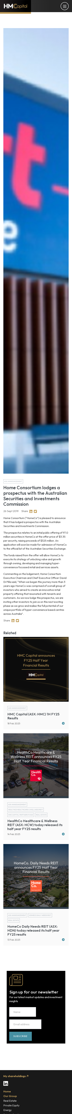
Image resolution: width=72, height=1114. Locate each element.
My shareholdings (14, 1076)
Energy (7, 1110)
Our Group (10, 1096)
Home (7, 1091)
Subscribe (20, 1036)
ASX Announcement (13, 481)
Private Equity (11, 1105)
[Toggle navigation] (65, 6)
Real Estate (10, 1100)
